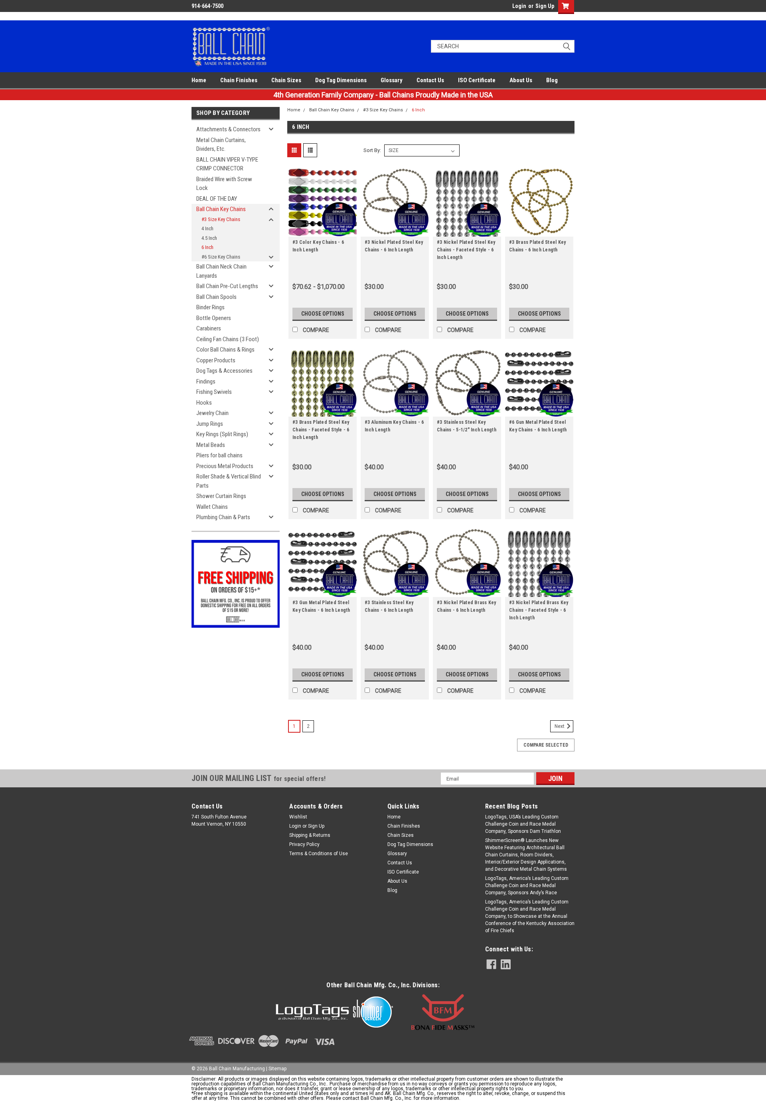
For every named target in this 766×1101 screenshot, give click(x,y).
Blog (552, 80)
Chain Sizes (286, 80)
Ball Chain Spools (216, 296)
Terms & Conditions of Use (318, 853)
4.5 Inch (209, 238)
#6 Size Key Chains (220, 257)
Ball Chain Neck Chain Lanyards (221, 271)
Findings (205, 381)
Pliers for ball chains (219, 455)
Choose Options (322, 313)
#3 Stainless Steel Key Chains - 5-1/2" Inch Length (466, 426)
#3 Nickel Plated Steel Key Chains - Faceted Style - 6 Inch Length (466, 249)
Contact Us (430, 80)
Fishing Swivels (214, 391)
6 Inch (207, 247)
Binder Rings (210, 307)
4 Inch (207, 228)
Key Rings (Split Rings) (222, 434)
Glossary (392, 80)
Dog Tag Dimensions (341, 80)
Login (519, 6)
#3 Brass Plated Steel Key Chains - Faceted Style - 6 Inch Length (320, 429)
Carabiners (208, 328)
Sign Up (544, 6)
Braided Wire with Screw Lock (224, 184)
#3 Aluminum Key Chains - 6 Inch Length (394, 426)
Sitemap (277, 1068)
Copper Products (215, 360)
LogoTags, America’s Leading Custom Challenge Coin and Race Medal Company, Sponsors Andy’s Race (527, 885)
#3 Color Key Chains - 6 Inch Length (318, 246)
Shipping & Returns (309, 835)
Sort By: (372, 150)
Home (199, 80)
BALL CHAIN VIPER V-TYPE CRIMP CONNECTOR (227, 164)
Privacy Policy (304, 844)
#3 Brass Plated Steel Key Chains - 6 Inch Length (537, 246)
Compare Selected (545, 745)
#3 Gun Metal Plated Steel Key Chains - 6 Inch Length (321, 606)
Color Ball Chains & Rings (225, 349)
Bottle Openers (213, 318)
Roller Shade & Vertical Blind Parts (228, 481)
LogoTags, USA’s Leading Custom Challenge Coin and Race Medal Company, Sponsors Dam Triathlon (523, 824)
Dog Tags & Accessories (224, 370)
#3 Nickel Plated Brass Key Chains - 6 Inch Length (466, 606)
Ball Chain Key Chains (221, 209)
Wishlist (298, 817)
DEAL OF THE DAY (216, 198)
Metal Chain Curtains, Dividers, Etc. (221, 144)
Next (560, 726)
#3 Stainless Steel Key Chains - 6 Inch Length (389, 606)
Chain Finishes (238, 80)
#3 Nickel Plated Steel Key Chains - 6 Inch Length (394, 246)
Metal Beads (210, 445)
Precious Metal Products (224, 466)
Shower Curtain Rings (221, 496)
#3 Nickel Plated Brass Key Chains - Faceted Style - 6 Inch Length (539, 610)
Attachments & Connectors (228, 129)
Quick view (323, 230)
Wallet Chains (212, 506)
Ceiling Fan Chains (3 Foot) (227, 339)
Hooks (204, 402)
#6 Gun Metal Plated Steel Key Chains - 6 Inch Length (538, 426)
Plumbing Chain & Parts (223, 517)
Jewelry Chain (212, 413)
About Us (520, 80)
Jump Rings (209, 423)
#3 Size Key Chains (220, 219)
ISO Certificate (477, 80)
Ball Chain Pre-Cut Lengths (227, 286)
